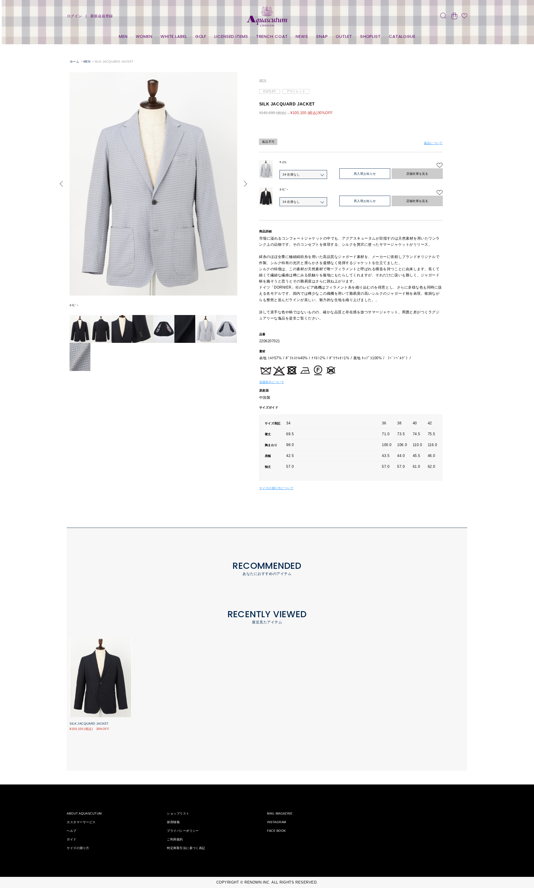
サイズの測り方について (276, 488)
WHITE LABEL (173, 36)
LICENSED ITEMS (231, 36)
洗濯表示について (271, 382)
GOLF (201, 36)
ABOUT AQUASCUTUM (84, 813)
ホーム (74, 61)
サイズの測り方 (78, 848)
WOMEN (144, 36)
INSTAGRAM (276, 822)
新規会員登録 (101, 16)
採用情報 (173, 822)
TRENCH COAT (272, 36)
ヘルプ (71, 830)
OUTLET (344, 36)
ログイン (74, 16)
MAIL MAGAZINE (279, 813)
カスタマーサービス (81, 822)
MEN (123, 36)
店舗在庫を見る (417, 173)
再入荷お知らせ (365, 173)
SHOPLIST (370, 36)
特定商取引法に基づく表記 (186, 848)
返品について (433, 143)
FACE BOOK (276, 830)
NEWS (302, 36)
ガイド (71, 839)
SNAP (322, 36)
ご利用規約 (175, 839)
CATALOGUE (402, 36)
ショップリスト (178, 813)
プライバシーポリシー (183, 830)
